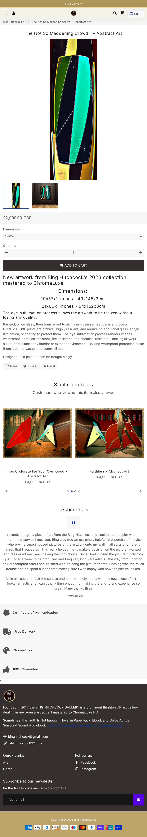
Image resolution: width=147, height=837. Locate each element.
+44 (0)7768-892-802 (24, 699)
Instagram (88, 725)
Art (5, 718)
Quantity (9, 246)
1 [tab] (68, 491)
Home (7, 725)
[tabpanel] (39, 439)
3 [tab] (75, 491)
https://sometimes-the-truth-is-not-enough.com (85, 681)
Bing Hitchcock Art (15, 21)
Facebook (88, 718)
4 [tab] (79, 491)
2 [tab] (72, 491)
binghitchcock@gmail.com (27, 693)
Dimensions (12, 229)
